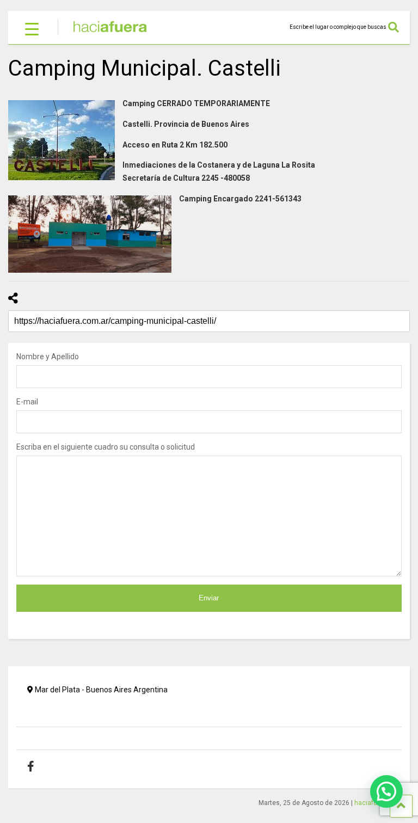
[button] (386, 791)
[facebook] (39, 766)
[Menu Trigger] (32, 29)
